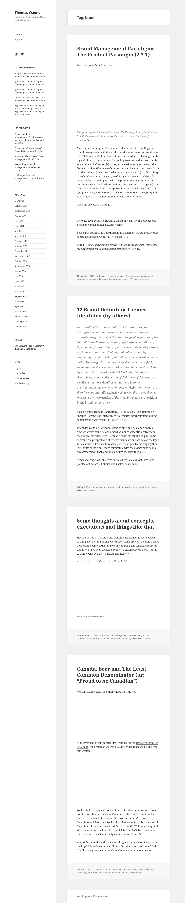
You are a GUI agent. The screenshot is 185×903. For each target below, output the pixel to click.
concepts (97, 638)
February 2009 (22, 316)
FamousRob (20, 97)
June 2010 (19, 281)
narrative (116, 872)
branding (81, 279)
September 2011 (22, 211)
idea (113, 638)
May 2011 (19, 231)
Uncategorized (116, 276)
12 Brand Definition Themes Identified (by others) (111, 312)
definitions (145, 487)
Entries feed (20, 373)
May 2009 (19, 301)
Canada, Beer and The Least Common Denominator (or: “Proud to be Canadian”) (111, 674)
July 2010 (19, 276)
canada (140, 869)
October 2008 (21, 326)
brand (130, 276)
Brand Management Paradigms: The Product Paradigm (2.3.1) (116, 51)
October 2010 (21, 261)
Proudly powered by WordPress (92, 896)
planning (126, 638)
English (18, 39)
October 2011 (21, 205)
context (106, 638)
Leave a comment (140, 279)
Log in (18, 368)
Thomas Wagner (28, 12)
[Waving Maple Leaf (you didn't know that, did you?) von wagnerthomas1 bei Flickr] (118, 713)
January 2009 (21, 321)
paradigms (99, 279)
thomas (101, 276)
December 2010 (22, 251)
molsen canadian (102, 872)
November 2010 (22, 256)
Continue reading (140, 850)
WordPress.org (22, 383)
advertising (137, 635)
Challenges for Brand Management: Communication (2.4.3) (29, 178)
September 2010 (22, 266)
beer (128, 869)
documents (87, 616)
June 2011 (19, 226)
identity (90, 872)
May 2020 (19, 200)
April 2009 (20, 306)
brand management (143, 276)
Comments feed (22, 378)
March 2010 (20, 291)
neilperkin (20, 73)
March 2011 (20, 236)
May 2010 (19, 286)
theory (155, 487)
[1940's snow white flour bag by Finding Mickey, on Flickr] (118, 95)
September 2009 (22, 296)
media (118, 638)
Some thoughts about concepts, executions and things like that (115, 523)
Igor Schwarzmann (24, 81)
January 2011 (21, 246)
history (90, 279)
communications (84, 638)
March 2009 (20, 311)
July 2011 (19, 221)
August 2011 (20, 216)
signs (125, 279)
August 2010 (20, 271)
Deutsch (18, 34)
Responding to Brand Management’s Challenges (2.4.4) (27, 167)
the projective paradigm (97, 204)
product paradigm (113, 279)
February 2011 (22, 241)
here (89, 140)
